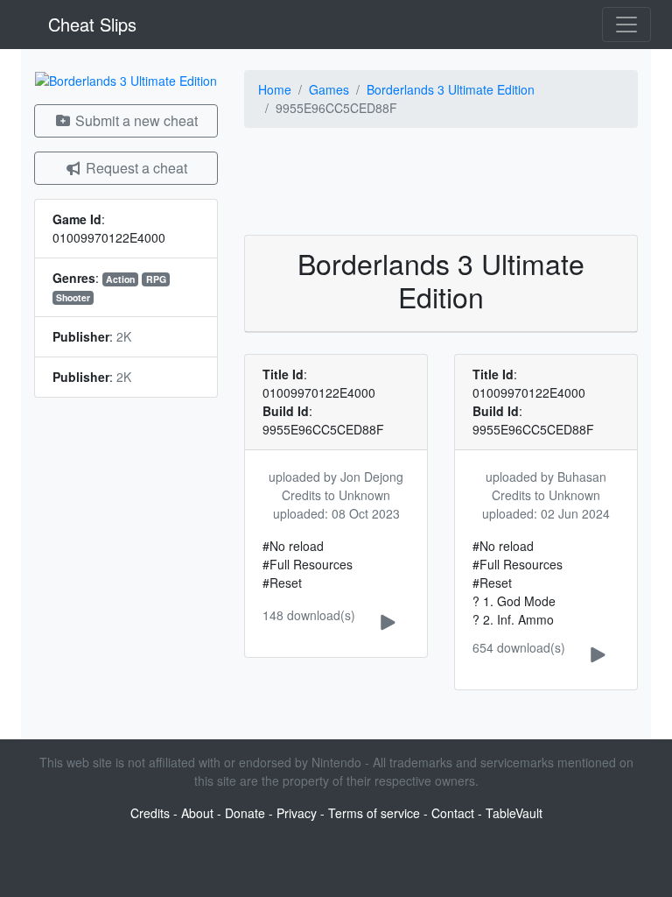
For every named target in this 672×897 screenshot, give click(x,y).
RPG (156, 279)
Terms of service (374, 813)
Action (120, 279)
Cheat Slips (89, 24)
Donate (245, 813)
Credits (150, 813)
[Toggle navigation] (626, 24)
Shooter (73, 297)
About (197, 813)
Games (329, 89)
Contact (452, 813)
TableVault (514, 813)
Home (274, 89)
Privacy (296, 813)
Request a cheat (134, 168)
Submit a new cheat (135, 120)
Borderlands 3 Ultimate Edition (451, 89)
